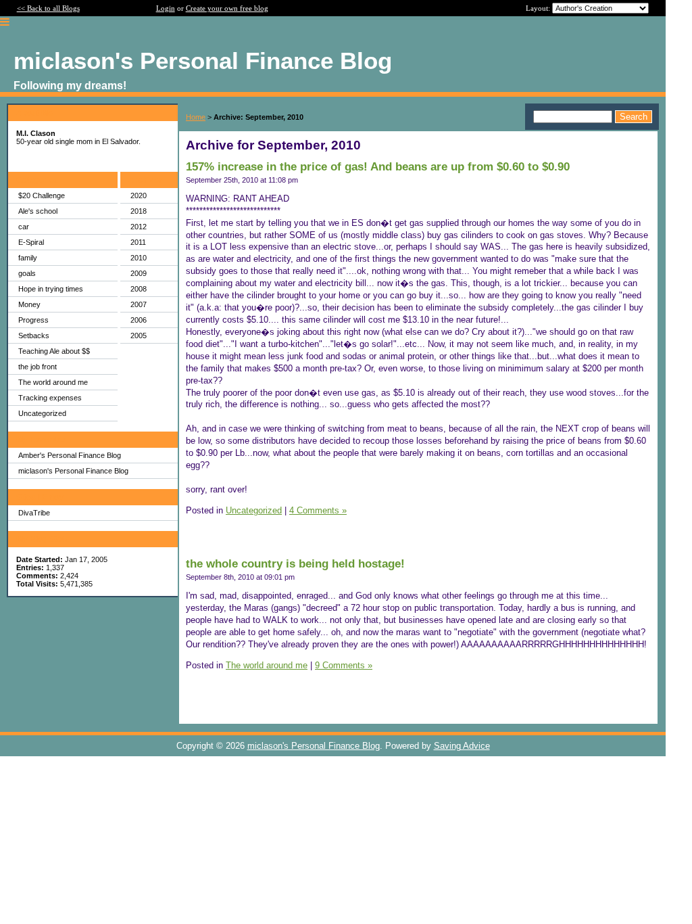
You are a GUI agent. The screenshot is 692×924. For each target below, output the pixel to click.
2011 (138, 242)
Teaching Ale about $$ (54, 351)
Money (29, 304)
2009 (138, 273)
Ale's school (37, 211)
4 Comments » (318, 510)
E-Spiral (31, 242)
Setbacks (33, 335)
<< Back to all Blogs (48, 8)
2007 (138, 304)
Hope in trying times (50, 289)
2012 (138, 227)
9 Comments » (343, 665)
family (27, 258)
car (23, 227)
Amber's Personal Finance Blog (69, 455)
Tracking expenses (50, 398)
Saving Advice (462, 746)
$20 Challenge (41, 195)
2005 (138, 335)
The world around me (53, 382)
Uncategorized (42, 413)
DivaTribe (34, 513)
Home (195, 117)
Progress (33, 320)
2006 (138, 320)
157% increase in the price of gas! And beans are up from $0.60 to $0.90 (378, 166)
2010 (138, 258)
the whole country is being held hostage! (295, 563)
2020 (138, 195)
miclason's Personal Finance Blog (73, 471)
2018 (138, 211)
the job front (37, 367)
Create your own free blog (227, 8)
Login (165, 8)
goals (27, 273)
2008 (138, 289)
